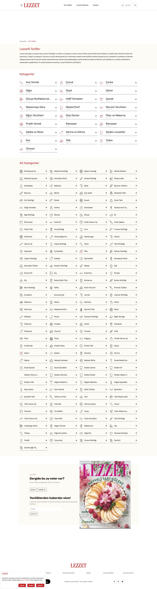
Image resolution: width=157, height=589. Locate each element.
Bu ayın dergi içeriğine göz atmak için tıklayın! (45, 482)
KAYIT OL (34, 514)
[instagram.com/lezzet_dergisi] (118, 582)
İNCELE (33, 490)
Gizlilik (88, 573)
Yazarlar (95, 5)
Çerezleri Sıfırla (128, 573)
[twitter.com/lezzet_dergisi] (122, 582)
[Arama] (135, 5)
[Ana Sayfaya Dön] (78, 565)
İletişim (48, 573)
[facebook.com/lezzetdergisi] (114, 582)
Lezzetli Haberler (82, 5)
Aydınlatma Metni (69, 573)
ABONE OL (42, 490)
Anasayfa (23, 41)
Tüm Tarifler (68, 5)
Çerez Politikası (108, 573)
